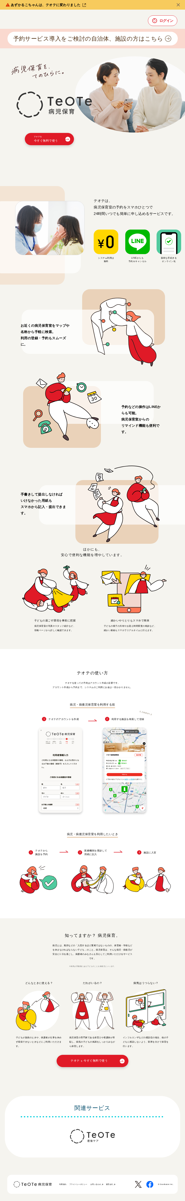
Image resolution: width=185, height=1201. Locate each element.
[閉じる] (178, 5)
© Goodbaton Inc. (165, 1184)
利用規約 (62, 1184)
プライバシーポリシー (78, 1184)
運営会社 (109, 1184)
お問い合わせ (95, 1184)
